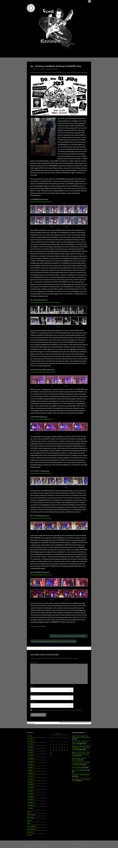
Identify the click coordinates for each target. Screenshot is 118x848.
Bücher (29, 823)
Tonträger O (31, 779)
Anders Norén (84, 844)
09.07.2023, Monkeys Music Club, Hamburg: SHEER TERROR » (68, 636)
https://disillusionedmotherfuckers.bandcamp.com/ (45, 302)
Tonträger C (31, 747)
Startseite (29, 736)
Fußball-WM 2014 (32, 829)
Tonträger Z (31, 808)
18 (53, 747)
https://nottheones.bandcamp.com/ (41, 518)
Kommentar (33, 662)
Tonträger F (31, 755)
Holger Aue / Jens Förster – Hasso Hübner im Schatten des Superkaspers (81, 754)
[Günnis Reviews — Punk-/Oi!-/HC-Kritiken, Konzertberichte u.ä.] (31, 8)
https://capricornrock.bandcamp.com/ (41, 419)
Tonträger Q (31, 784)
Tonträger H (31, 761)
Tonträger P (31, 782)
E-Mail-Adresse (35, 694)
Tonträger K (31, 767)
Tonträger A (31, 741)
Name (32, 686)
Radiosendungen (31, 814)
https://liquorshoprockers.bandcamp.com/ (43, 372)
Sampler (29, 811)
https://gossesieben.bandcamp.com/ (41, 201)
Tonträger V (31, 799)
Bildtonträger (30, 817)
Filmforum (29, 835)
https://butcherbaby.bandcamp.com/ (41, 575)
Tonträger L (31, 770)
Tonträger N (31, 776)
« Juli (50, 755)
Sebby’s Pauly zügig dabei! (79, 770)
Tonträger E (31, 752)
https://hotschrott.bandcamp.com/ (40, 473)
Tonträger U (31, 796)
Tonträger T (31, 793)
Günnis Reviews (40, 844)
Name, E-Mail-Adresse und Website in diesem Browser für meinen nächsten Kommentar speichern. (57, 710)
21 (61, 747)
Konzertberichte (41, 626)
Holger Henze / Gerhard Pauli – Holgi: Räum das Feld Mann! (80, 736)
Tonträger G (31, 758)
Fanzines (29, 820)
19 (56, 747)
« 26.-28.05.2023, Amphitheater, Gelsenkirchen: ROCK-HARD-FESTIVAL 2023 (53, 641)
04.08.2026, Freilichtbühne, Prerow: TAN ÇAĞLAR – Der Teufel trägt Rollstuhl (81, 748)
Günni (42, 69)
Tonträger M (31, 773)
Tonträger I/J (31, 764)
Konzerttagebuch (31, 826)
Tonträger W (31, 802)
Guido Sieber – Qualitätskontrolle (80, 774)
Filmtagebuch (30, 832)
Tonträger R (31, 787)
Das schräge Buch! (77, 767)
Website (32, 702)
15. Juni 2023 (34, 69)
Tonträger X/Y (31, 805)
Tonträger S (31, 790)
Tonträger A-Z (31, 738)
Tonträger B (31, 744)
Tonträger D (31, 749)
